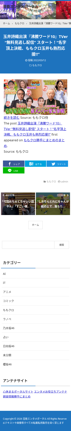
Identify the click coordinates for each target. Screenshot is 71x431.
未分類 (7, 355)
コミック (8, 301)
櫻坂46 (7, 364)
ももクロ (37, 65)
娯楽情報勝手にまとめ (17, 396)
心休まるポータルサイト (18, 391)
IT (4, 283)
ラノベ (7, 319)
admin (64, 181)
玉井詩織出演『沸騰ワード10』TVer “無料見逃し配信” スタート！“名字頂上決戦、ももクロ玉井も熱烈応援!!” (35, 129)
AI (4, 274)
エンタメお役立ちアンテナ (50, 391)
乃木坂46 (8, 328)
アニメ (7, 292)
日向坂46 (8, 346)
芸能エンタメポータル (20, 6)
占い (5, 337)
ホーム (35, 225)
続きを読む (12, 117)
